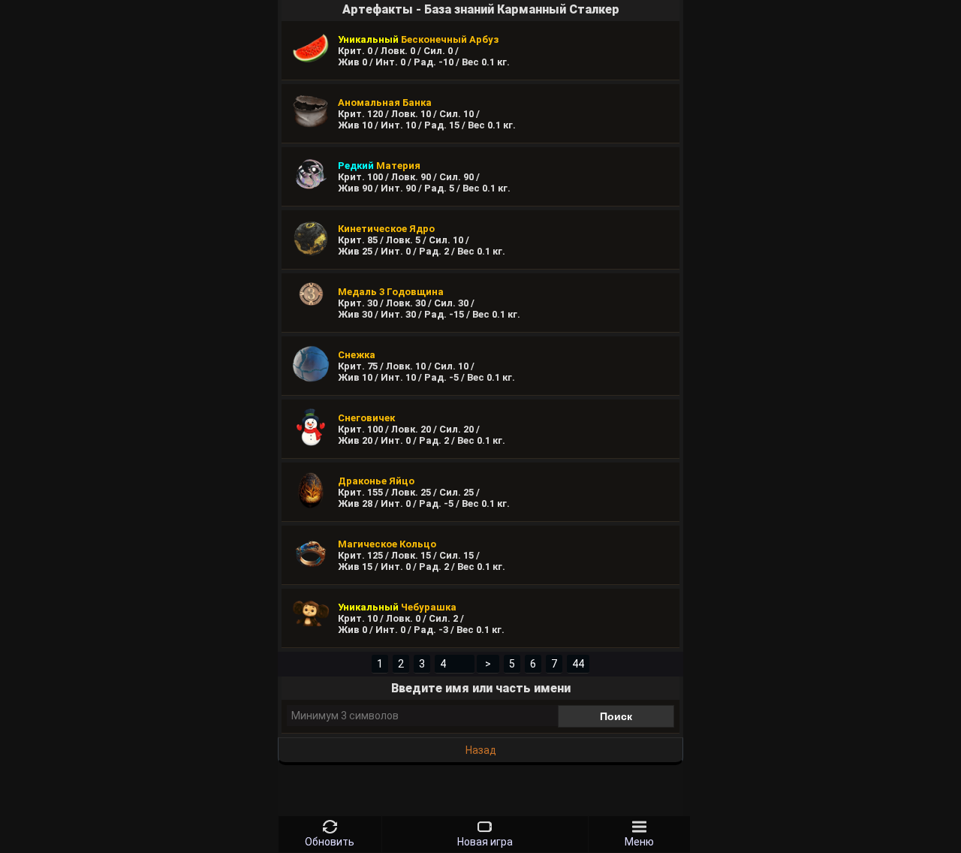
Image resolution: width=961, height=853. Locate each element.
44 (578, 664)
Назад (480, 750)
